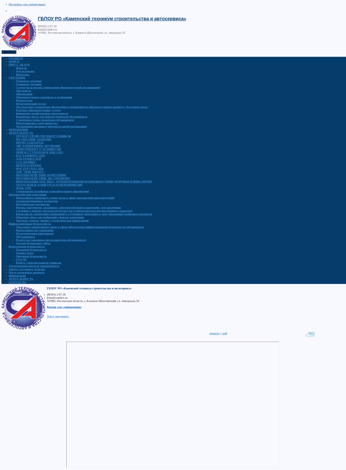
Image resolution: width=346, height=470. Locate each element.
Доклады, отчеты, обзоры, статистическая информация (52, 220)
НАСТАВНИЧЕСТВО (30, 155)
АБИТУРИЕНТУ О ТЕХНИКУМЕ (39, 149)
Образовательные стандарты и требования (44, 97)
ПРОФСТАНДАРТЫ (30, 142)
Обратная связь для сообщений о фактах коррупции (50, 217)
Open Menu (9, 52)
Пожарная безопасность (31, 249)
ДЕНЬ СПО (23, 188)
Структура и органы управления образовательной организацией (58, 87)
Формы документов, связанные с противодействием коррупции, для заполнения (68, 207)
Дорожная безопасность (31, 256)
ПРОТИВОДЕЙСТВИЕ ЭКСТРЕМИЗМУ (43, 178)
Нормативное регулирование (35, 230)
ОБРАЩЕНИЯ (18, 129)
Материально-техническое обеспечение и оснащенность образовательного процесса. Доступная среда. (82, 107)
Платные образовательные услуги (38, 110)
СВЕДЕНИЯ (17, 77)
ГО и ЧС (21, 259)
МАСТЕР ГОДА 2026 (30, 168)
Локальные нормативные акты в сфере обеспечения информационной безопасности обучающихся (80, 227)
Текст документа (58, 316)
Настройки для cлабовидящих (27, 4)
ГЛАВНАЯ (16, 58)
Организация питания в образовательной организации (51, 126)
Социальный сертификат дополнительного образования (52, 191)
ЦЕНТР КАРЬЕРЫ (28, 165)
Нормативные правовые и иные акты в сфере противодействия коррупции (65, 197)
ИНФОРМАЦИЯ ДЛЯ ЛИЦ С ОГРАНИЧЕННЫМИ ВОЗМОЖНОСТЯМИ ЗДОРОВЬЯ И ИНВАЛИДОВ (84, 181)
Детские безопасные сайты (33, 243)
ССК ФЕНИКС (26, 162)
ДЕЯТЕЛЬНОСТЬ (21, 132)
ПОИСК (14, 61)
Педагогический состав (31, 103)
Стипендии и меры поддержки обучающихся (45, 120)
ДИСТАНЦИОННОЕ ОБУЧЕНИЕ (38, 145)
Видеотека (22, 74)
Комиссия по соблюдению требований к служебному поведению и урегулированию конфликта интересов (84, 214)
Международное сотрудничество (37, 123)
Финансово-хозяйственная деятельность (42, 113)
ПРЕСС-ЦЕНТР (19, 64)
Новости (21, 68)
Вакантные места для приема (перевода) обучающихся (51, 116)
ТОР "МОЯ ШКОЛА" (30, 171)
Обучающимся (25, 236)
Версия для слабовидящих (64, 307)
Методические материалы (33, 204)
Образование (24, 94)
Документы (23, 90)
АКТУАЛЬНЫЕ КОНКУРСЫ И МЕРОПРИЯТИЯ (49, 184)
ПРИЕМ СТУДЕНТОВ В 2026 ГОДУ (39, 152)
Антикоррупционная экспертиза (37, 201)
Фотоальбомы (25, 71)
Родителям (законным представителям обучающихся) (51, 240)
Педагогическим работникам (35, 233)
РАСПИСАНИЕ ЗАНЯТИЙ (33, 139)
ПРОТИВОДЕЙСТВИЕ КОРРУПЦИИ (41, 175)
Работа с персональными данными (38, 262)
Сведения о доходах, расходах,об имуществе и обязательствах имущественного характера (74, 210)
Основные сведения (29, 81)
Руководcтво (24, 100)
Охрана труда (25, 253)
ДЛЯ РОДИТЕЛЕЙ (28, 158)
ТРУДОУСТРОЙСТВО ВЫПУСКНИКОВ (43, 136)
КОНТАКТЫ (17, 282)
